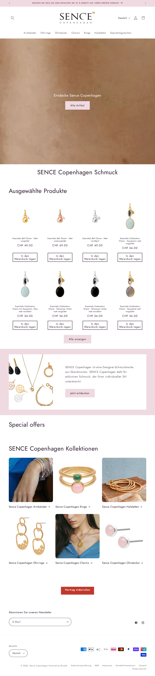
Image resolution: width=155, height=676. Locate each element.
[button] (12, 18)
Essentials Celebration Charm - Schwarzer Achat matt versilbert (95, 309)
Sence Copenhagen (39, 665)
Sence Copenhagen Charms (72, 563)
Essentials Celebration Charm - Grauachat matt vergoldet (130, 309)
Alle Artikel (78, 105)
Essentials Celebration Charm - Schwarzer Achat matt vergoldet (59, 309)
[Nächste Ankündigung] (145, 3)
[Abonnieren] (67, 622)
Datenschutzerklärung (81, 665)
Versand (142, 665)
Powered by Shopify (58, 665)
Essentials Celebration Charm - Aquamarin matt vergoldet (130, 241)
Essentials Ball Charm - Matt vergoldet (25, 240)
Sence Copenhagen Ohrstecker (121, 563)
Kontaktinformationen (125, 665)
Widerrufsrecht (139, 668)
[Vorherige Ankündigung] (9, 3)
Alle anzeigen (77, 339)
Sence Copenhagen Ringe (71, 507)
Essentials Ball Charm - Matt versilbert (94, 240)
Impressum (107, 665)
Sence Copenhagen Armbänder (28, 507)
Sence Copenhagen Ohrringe (26, 563)
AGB (97, 665)
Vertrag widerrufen (77, 590)
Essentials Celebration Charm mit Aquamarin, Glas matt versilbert (25, 309)
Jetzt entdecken (79, 393)
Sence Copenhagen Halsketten (120, 507)
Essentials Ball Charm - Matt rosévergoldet (60, 240)
